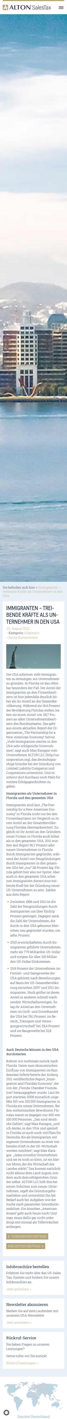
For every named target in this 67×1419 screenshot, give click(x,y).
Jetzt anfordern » (18, 1289)
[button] (6, 1412)
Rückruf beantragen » (22, 1363)
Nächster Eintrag (24, 1246)
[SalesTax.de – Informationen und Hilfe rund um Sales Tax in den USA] (27, 7)
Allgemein (31, 633)
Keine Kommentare (23, 637)
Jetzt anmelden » (18, 1322)
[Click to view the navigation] (61, 7)
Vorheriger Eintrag (28, 1236)
